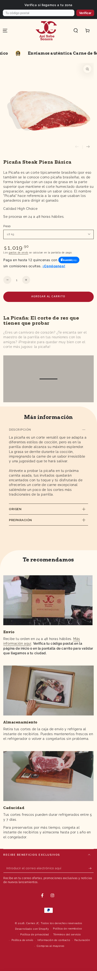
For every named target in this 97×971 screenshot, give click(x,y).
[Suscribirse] (91, 868)
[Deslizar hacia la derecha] (88, 147)
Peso (7, 226)
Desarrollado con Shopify (32, 928)
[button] (75, 30)
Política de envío (22, 940)
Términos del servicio (67, 934)
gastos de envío (18, 252)
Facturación (82, 940)
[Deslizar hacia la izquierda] (77, 147)
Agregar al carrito (48, 296)
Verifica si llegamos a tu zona (48, 5)
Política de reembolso (67, 928)
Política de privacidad (34, 934)
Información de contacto (53, 940)
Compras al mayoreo (51, 946)
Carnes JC (32, 923)
